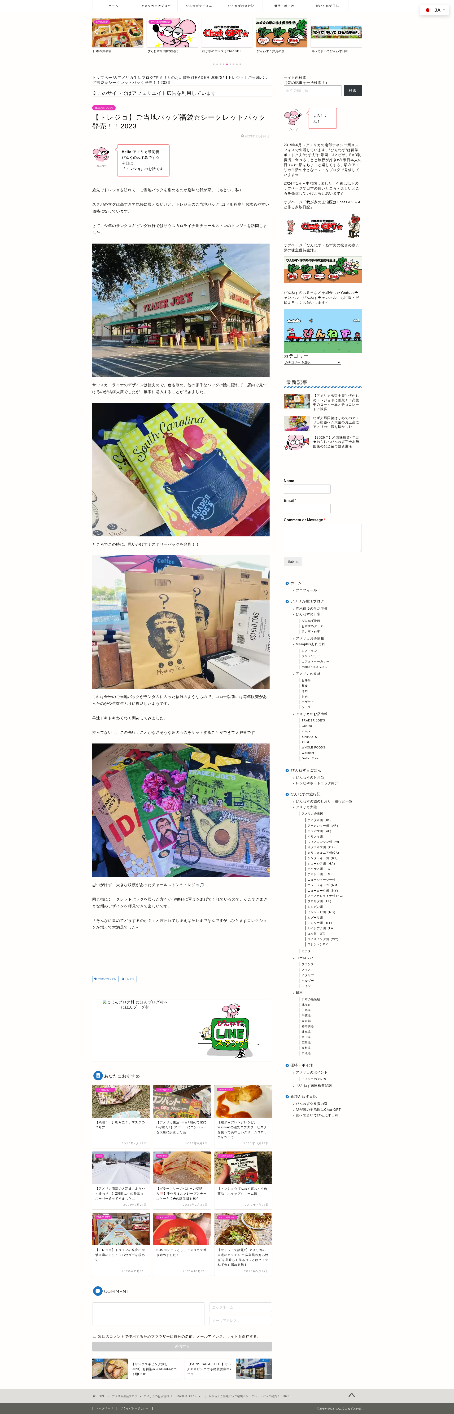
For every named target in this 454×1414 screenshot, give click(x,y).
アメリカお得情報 (310, 638)
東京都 (306, 1021)
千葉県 (306, 1015)
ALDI (305, 742)
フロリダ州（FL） (320, 901)
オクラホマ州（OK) (321, 847)
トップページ (104, 1408)
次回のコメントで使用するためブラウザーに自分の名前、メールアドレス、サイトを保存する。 (179, 1336)
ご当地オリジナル (106, 979)
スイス (306, 969)
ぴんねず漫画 (311, 620)
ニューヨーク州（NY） (324, 890)
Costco (307, 726)
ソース (306, 707)
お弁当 (306, 680)
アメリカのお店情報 (312, 714)
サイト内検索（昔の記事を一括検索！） (306, 80)
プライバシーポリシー (134, 1408)
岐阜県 (306, 1031)
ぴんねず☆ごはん (199, 6)
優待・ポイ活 (284, 6)
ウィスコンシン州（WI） (325, 841)
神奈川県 (308, 1026)
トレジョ (129, 979)
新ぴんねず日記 (327, 6)
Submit (293, 561)
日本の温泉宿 (311, 999)
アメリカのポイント (312, 1072)
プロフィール (306, 590)
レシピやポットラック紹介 (317, 783)
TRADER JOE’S (313, 720)
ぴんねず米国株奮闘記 (314, 1086)
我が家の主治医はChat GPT (318, 1109)
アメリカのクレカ (314, 1079)
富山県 (306, 1037)
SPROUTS (309, 737)
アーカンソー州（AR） (324, 825)
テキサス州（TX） (320, 868)
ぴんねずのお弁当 (310, 777)
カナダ (306, 951)
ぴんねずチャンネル (320, 297)
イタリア (308, 975)
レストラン (309, 651)
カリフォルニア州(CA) (323, 852)
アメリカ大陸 (306, 807)
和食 (305, 685)
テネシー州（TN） (320, 874)
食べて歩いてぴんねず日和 (317, 1115)
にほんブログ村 (135, 1007)
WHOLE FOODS (313, 747)
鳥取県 (306, 1053)
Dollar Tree (310, 758)
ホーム (113, 6)
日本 (299, 992)
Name (289, 481)
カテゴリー (296, 355)
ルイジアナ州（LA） (322, 928)
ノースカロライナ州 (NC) (325, 895)
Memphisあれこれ (310, 644)
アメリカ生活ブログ (156, 6)
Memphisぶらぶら (314, 667)
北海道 (306, 1004)
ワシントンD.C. (319, 944)
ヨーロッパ (305, 958)
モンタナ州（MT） (321, 923)
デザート (308, 701)
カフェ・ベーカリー (315, 661)
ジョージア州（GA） (322, 863)
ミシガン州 (315, 906)
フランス (308, 964)
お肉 (305, 696)
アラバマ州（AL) (319, 831)
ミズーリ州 (315, 917)
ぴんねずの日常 (308, 614)
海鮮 (305, 691)
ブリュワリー (311, 656)
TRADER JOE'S (104, 107)
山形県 (306, 1010)
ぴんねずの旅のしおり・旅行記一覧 (324, 801)
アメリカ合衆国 (312, 813)
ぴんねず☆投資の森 (312, 1104)
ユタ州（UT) (316, 933)
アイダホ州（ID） (320, 820)
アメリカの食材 (308, 673)
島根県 (306, 1048)
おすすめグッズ (312, 626)
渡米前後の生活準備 (312, 608)
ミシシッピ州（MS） (322, 912)
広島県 (306, 1042)
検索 (353, 90)
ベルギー (308, 980)
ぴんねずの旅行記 (241, 6)
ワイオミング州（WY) (323, 939)
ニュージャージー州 (321, 879)
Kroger (307, 731)
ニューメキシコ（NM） (324, 885)
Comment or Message (304, 520)
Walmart (308, 753)
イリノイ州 (315, 836)
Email (290, 501)
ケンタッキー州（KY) (323, 858)
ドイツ (306, 986)
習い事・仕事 (311, 631)
